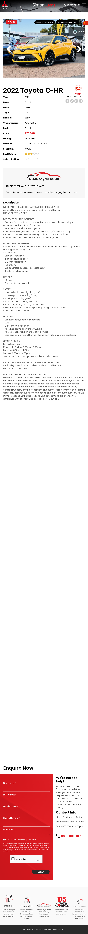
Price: (6, 133)
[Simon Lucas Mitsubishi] (44, 5)
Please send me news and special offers (20, 840)
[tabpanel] (9, 905)
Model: (7, 107)
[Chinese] (85, 23)
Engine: (7, 117)
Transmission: (11, 122)
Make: (6, 102)
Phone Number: (11, 817)
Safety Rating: (11, 159)
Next (72, 49)
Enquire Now (78, 94)
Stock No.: (8, 148)
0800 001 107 (73, 5)
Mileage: (8, 138)
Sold (11, 22)
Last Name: (9, 794)
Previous (15, 49)
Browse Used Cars (44, 22)
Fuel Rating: (9, 154)
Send (41, 871)
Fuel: (5, 128)
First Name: (9, 783)
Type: (6, 112)
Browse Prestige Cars (67, 22)
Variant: (7, 143)
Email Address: (11, 806)
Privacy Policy (10, 851)
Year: (6, 97)
